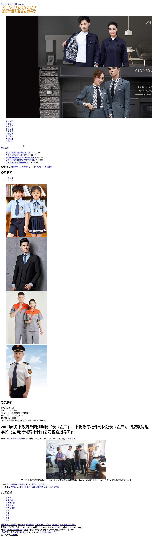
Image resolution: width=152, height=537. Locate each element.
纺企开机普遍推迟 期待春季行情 (19, 160)
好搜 (8, 518)
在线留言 (9, 136)
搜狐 (8, 520)
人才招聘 (9, 134)
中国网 (8, 498)
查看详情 (48, 167)
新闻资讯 (9, 126)
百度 (8, 515)
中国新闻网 (10, 508)
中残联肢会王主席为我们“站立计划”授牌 (27, 484)
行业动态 (5, 148)
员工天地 (9, 131)
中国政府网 (10, 503)
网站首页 (9, 121)
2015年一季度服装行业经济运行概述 (21, 158)
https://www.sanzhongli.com (17, 530)
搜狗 (8, 510)
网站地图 (9, 139)
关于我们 (9, 124)
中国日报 (9, 500)
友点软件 (14, 535)
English (21, 4)
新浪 (8, 513)
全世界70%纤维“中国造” (16, 155)
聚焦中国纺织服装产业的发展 (18, 153)
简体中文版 (13, 4)
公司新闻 (37, 167)
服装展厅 (9, 129)
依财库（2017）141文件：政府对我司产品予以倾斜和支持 (34, 487)
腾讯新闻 (9, 505)
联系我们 (9, 141)
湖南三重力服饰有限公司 (17, 439)
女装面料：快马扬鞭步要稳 (17, 163)
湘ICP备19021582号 (48, 532)
